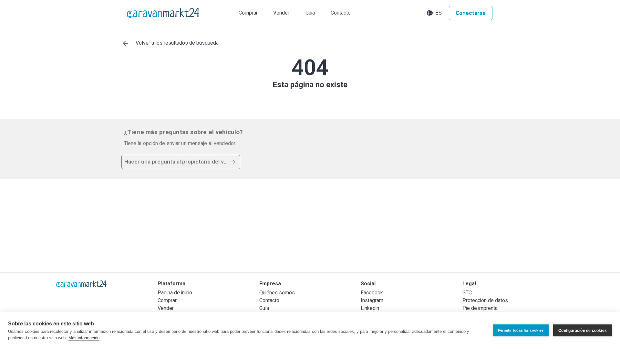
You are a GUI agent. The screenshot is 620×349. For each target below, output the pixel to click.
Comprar (167, 300)
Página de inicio (175, 293)
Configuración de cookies (582, 330)
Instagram (372, 300)
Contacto (269, 300)
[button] (435, 13)
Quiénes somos (277, 293)
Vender (166, 308)
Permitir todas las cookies (520, 330)
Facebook (372, 293)
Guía (264, 308)
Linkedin (370, 308)
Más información (83, 337)
